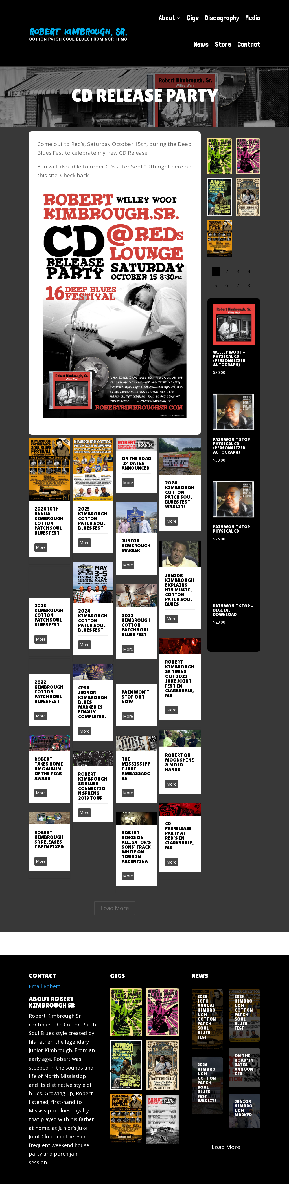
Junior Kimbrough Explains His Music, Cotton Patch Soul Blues (179, 590)
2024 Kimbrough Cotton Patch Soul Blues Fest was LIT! (179, 494)
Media (252, 18)
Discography (222, 18)
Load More (114, 908)
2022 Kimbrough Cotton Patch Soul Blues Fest (136, 625)
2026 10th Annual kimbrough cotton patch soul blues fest (48, 521)
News (201, 44)
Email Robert (44, 986)
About (167, 18)
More (41, 547)
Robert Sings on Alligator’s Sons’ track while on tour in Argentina (136, 847)
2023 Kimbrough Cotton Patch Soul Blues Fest (48, 615)
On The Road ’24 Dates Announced (136, 463)
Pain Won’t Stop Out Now (135, 696)
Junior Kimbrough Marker (136, 545)
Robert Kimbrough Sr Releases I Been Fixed (49, 840)
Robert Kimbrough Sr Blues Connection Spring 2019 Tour (92, 786)
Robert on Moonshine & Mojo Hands (179, 762)
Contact (248, 44)
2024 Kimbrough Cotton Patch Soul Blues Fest (92, 620)
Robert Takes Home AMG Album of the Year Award (48, 768)
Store (223, 44)
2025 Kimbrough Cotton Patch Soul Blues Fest (92, 518)
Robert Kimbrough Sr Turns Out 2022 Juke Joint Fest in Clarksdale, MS (179, 678)
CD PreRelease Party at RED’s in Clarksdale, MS (179, 835)
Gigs (193, 18)
